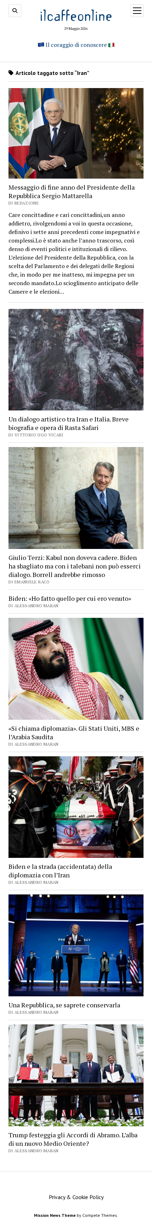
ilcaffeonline (76, 14)
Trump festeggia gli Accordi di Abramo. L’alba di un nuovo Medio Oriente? (73, 1139)
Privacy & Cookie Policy (76, 1196)
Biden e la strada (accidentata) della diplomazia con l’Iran (60, 870)
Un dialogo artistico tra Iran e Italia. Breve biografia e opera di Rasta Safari (68, 423)
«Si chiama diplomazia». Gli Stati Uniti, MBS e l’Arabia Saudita (73, 732)
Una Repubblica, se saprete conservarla (64, 1005)
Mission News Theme (55, 1215)
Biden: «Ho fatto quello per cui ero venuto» (69, 598)
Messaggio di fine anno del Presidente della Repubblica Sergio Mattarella (71, 191)
